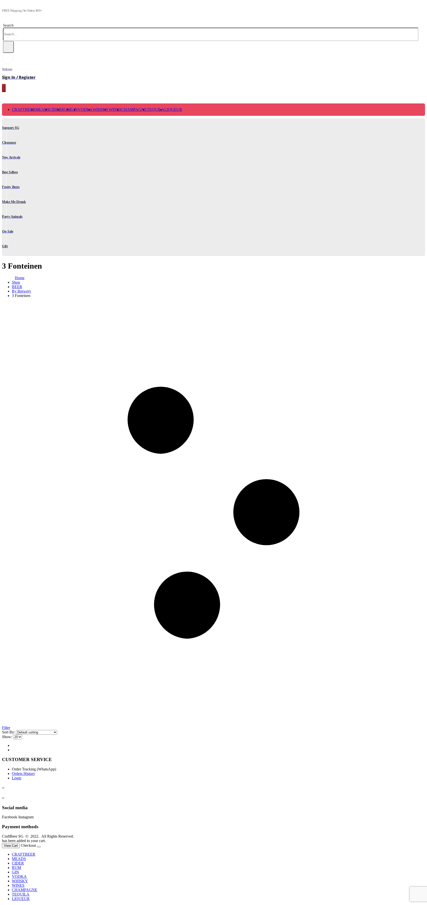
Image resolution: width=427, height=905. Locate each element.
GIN (15, 872)
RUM (66, 109)
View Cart (11, 845)
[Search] (8, 47)
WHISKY (101, 109)
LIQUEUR (173, 109)
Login (16, 778)
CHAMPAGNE (134, 109)
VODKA (85, 109)
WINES (115, 109)
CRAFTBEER (23, 109)
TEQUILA (155, 109)
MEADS (42, 109)
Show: (7, 737)
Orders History (23, 773)
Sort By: (8, 732)
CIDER (55, 109)
